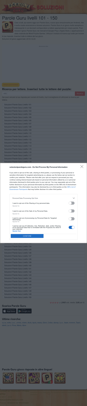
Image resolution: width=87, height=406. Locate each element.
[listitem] (43, 198)
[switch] (72, 203)
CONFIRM (27, 236)
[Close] (82, 167)
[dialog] (43, 203)
